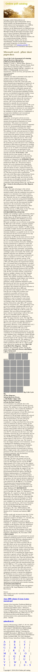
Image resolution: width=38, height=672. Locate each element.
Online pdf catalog (16, 3)
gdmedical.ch (9, 621)
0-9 (28, 665)
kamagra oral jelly (22, 45)
